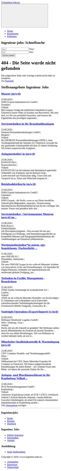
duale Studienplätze (16, 452)
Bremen (11, 421)
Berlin (10, 418)
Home (10, 31)
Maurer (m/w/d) (11, 93)
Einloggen (12, 36)
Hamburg (11, 423)
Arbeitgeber (12, 462)
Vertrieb (11, 440)
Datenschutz (13, 467)
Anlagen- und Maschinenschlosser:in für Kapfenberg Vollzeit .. (25, 376)
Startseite (9, 81)
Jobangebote (11, 405)
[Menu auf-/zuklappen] (24, 15)
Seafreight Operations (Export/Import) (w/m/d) (29, 311)
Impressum (12, 464)
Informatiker (13, 438)
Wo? (31, 52)
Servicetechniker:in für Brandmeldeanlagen (27, 123)
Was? (31, 49)
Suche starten (8, 55)
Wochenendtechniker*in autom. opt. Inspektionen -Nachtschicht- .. (23, 246)
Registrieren (12, 33)
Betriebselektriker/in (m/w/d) (18, 184)
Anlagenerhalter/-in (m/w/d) (18, 153)
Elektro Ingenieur (15, 435)
